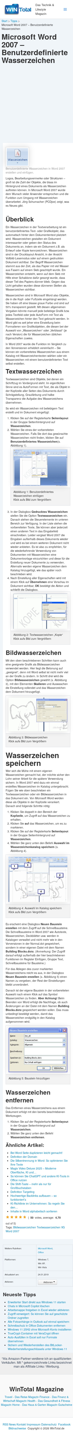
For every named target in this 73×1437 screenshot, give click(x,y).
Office (41, 1252)
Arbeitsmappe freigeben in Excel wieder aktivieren (38, 1310)
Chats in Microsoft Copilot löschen (29, 1306)
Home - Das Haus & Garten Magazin (34, 1405)
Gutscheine (65, 1405)
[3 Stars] (16, 1217)
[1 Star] (8, 1217)
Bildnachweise (17, 1428)
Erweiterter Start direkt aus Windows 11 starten (37, 1302)
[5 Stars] (25, 1217)
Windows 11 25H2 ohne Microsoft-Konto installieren (39, 1329)
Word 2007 (12, 1231)
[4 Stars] (20, 1217)
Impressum (33, 1424)
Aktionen (48, 1282)
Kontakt (21, 1424)
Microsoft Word (45, 1248)
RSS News (9, 1424)
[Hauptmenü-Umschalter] (65, 9)
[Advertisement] (36, 104)
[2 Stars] (12, 1217)
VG (63, 1227)
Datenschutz (49, 1424)
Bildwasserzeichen (24, 1227)
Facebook (64, 1424)
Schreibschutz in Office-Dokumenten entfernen (36, 1325)
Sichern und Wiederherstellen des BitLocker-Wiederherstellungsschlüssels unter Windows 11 (37, 1347)
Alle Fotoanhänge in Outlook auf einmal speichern (38, 1322)
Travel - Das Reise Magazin (22, 1397)
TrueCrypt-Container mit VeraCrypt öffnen (33, 1333)
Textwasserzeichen (48, 1227)
